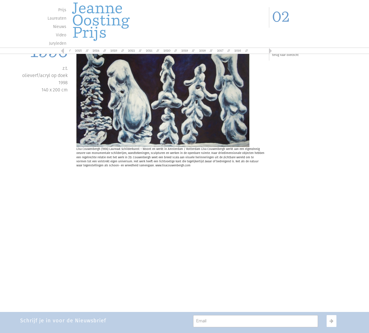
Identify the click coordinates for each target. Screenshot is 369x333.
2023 (113, 50)
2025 (78, 50)
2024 (96, 50)
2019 (184, 50)
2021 (149, 50)
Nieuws (59, 26)
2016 (237, 50)
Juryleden (57, 43)
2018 (202, 50)
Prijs (62, 9)
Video (61, 35)
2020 (166, 50)
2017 (220, 50)
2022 (131, 50)
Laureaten (57, 18)
